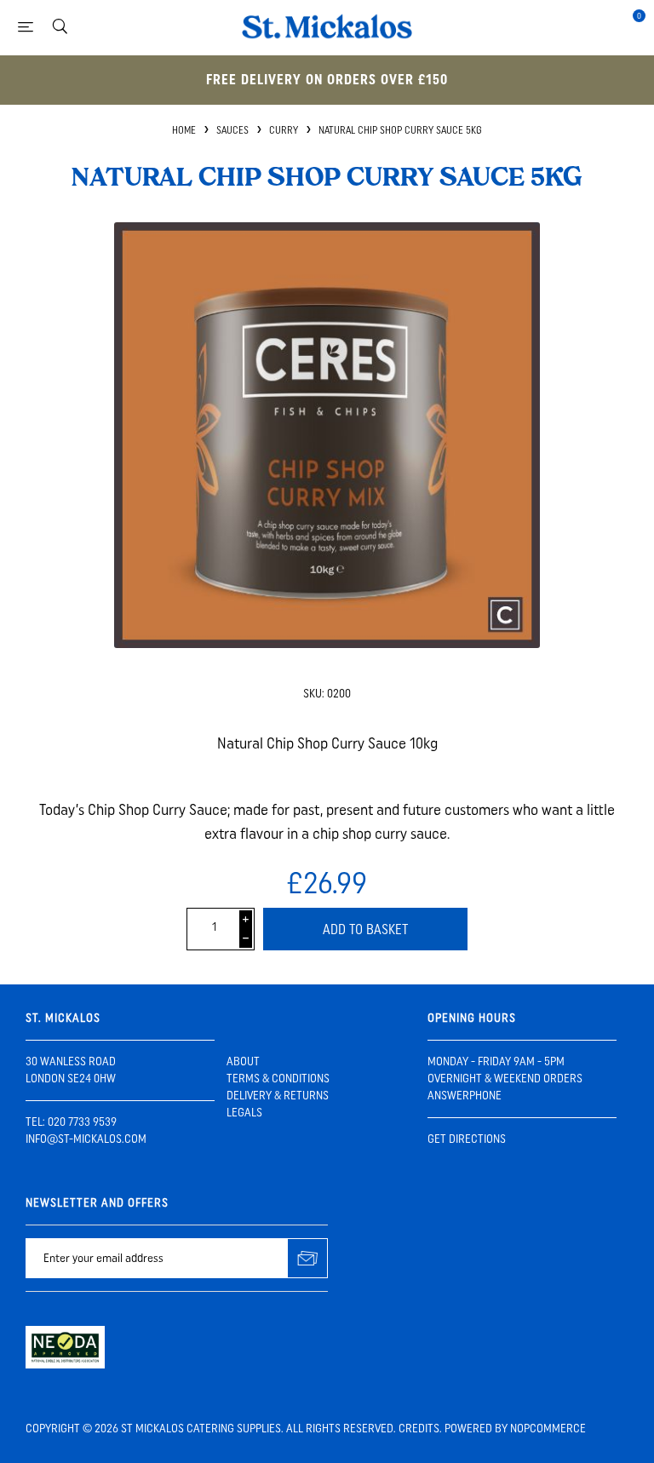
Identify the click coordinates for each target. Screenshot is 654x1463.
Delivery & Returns (278, 1095)
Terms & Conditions (278, 1078)
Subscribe (308, 1258)
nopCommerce (548, 1428)
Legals (244, 1112)
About (243, 1061)
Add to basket (365, 929)
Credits (419, 1428)
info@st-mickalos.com (86, 1139)
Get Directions (466, 1139)
